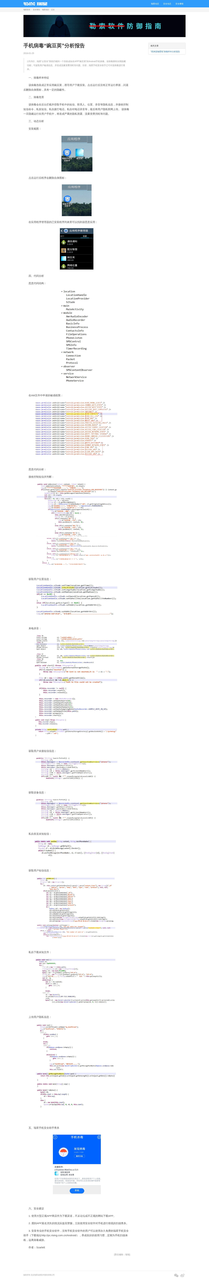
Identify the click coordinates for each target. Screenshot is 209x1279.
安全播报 (179, 4)
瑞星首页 (26, 10)
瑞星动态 (155, 4)
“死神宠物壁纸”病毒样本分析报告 (165, 51)
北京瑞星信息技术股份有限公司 (43, 1275)
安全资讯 (36, 10)
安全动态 (167, 4)
